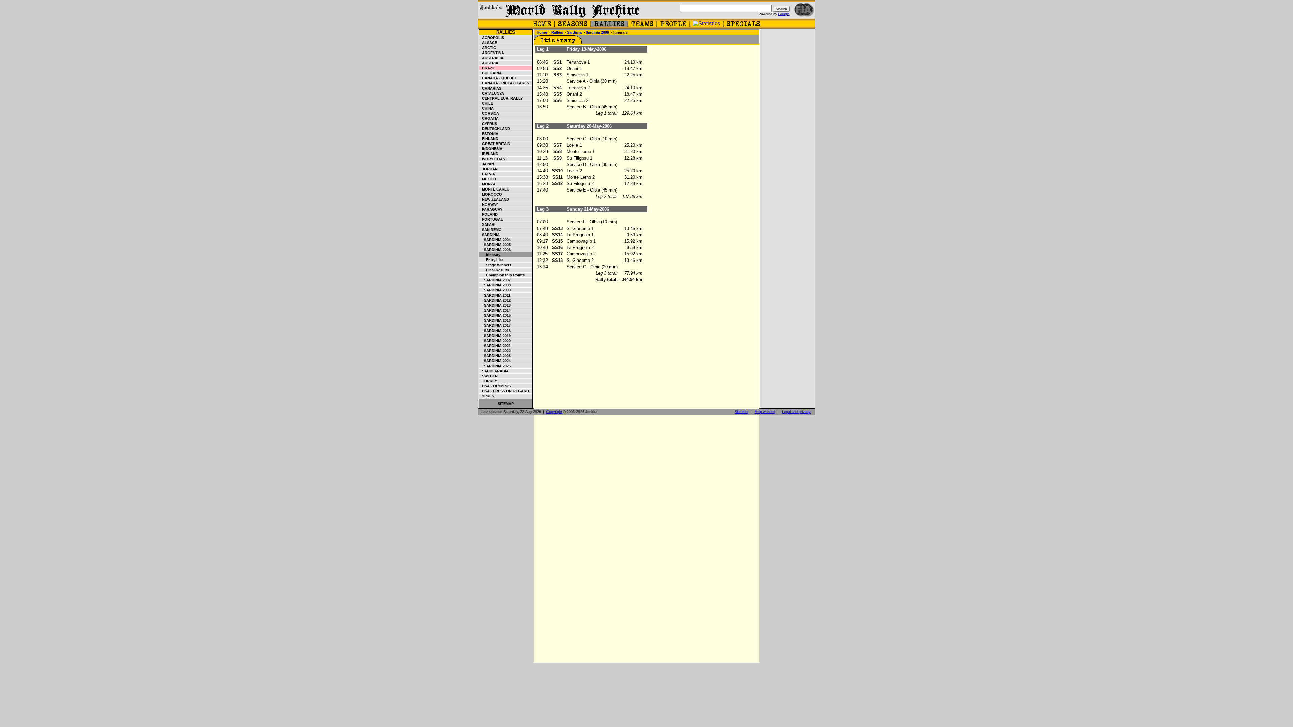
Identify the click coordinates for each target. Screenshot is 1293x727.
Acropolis (492, 38)
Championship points (502, 275)
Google (784, 14)
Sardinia (490, 235)
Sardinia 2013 (495, 305)
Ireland (489, 154)
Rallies (505, 32)
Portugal (491, 219)
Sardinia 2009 (495, 290)
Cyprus (488, 124)
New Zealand (494, 199)
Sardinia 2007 (495, 280)
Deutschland (495, 129)
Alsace (488, 43)
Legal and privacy (796, 412)
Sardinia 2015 (495, 315)
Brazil (488, 68)
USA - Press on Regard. (505, 391)
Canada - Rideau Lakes (504, 83)
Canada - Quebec (498, 78)
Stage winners (495, 265)
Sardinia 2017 (495, 325)
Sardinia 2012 (495, 300)
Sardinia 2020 (495, 341)
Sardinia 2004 (495, 240)
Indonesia (491, 149)
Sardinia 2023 (495, 356)
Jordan (489, 169)
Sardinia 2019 (495, 336)
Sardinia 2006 (495, 250)
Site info (741, 412)
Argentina (492, 53)
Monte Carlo (495, 189)
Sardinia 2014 (495, 310)
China (487, 108)
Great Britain (495, 144)
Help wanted (765, 412)
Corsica (489, 113)
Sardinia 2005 (495, 245)
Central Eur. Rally (501, 98)
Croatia (489, 118)
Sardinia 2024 (495, 361)
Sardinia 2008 (495, 285)
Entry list (491, 260)
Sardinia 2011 (495, 295)
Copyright (554, 412)
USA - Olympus (495, 386)
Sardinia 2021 (495, 346)
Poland (489, 214)
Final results (494, 270)
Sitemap (506, 404)
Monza (488, 184)
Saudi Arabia (494, 371)
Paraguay (491, 209)
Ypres (487, 396)
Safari (487, 224)
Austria (489, 63)
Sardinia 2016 (495, 320)
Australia (491, 58)
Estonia (489, 134)
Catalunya (492, 93)
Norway (489, 204)
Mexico (488, 179)
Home (542, 32)
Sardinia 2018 (495, 330)
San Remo (491, 230)
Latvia (487, 174)
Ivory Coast (493, 159)
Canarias (490, 88)
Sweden (489, 376)
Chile (486, 103)
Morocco (491, 194)
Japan (487, 164)
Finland (489, 139)
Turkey (488, 381)
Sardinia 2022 (495, 351)
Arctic (488, 48)
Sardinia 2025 (495, 366)
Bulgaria (491, 73)
